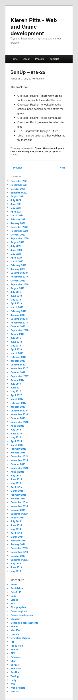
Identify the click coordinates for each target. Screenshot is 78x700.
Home (14, 58)
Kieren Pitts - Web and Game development (34, 26)
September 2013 (19, 559)
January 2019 (18, 315)
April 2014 (16, 533)
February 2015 (18, 494)
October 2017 (18, 372)
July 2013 (16, 563)
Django (38, 148)
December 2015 (19, 456)
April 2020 (16, 257)
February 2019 (18, 311)
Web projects (51, 151)
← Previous (16, 167)
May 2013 (16, 571)
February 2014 (18, 540)
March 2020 (17, 261)
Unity (13, 680)
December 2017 (19, 364)
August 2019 (17, 288)
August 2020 (17, 242)
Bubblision (17, 588)
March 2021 (17, 215)
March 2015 (17, 490)
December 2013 (19, 548)
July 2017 (16, 383)
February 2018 (18, 357)
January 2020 (18, 269)
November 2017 (19, 368)
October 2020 (18, 234)
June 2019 (16, 295)
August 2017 (17, 380)
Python (15, 649)
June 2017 (16, 387)
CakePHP (16, 592)
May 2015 (16, 483)
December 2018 (19, 318)
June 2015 (16, 479)
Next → (63, 167)
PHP (13, 641)
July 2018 (16, 337)
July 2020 (16, 246)
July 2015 (16, 475)
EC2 (13, 603)
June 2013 (16, 567)
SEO (13, 661)
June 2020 (16, 250)
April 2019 (16, 303)
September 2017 (19, 376)
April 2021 (16, 211)
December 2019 (19, 272)
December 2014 (19, 502)
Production (17, 645)
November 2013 (19, 552)
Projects (39, 58)
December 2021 (19, 181)
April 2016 (16, 441)
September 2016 (19, 422)
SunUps (39, 151)
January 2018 (18, 360)
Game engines (19, 611)
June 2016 (16, 433)
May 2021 (16, 207)
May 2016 (16, 437)
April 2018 (16, 349)
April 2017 (16, 395)
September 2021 (19, 192)
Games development (54, 148)
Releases (15, 657)
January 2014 (18, 544)
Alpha (14, 584)
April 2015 (16, 487)
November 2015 (19, 460)
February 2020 (18, 265)
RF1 (32, 151)
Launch (15, 634)
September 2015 (19, 468)
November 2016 (19, 414)
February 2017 (18, 403)
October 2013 (18, 556)
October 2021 (18, 188)
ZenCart (15, 691)
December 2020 (19, 227)
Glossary (15, 619)
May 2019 (16, 299)
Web (13, 684)
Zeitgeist (54, 58)
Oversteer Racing (20, 151)
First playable (18, 607)
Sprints (15, 664)
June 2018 (16, 341)
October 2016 (18, 418)
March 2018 (17, 353)
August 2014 (17, 517)
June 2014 (16, 525)
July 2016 (16, 429)
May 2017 (16, 391)
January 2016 (18, 452)
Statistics (16, 668)
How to (14, 626)
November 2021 (19, 184)
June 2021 (16, 204)
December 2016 (19, 410)
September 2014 (19, 513)
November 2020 (19, 230)
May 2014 (16, 529)
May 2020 (16, 253)
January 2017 (18, 406)
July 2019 (16, 292)
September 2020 (19, 238)
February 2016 (18, 448)
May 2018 (16, 345)
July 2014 (16, 521)
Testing (15, 676)
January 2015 (18, 498)
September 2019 (19, 284)
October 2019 (18, 280)
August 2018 (17, 334)
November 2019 (19, 276)
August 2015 (17, 471)
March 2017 (17, 399)
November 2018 (19, 322)
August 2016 (17, 425)
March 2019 (17, 307)
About (26, 58)
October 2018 (18, 326)
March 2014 (17, 536)
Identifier (15, 630)
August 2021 (17, 196)
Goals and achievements (24, 622)
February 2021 (18, 219)
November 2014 (19, 506)
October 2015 (18, 464)
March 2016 (17, 445)
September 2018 (19, 330)
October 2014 (18, 510)
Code (13, 596)
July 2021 (16, 200)
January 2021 (18, 223)
